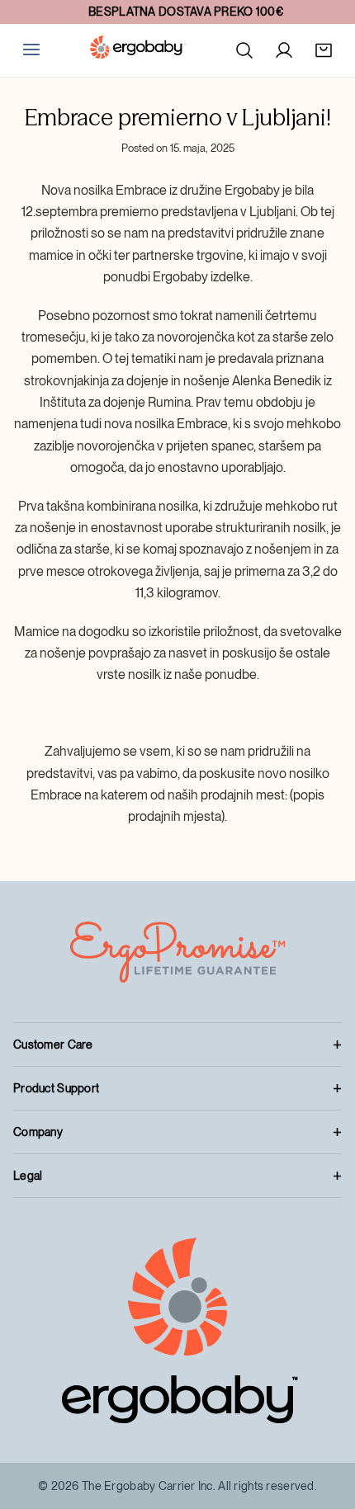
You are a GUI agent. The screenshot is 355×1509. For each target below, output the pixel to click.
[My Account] (284, 50)
